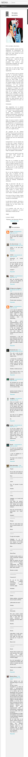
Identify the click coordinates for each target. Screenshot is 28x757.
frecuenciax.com (14, 349)
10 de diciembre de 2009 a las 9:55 (16, 379)
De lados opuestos (15, 14)
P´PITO (11, 255)
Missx (11, 306)
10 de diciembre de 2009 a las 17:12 (16, 425)
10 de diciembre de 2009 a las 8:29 (15, 307)
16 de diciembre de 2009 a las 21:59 (15, 678)
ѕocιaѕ (11, 425)
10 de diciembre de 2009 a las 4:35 (16, 244)
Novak (11, 444)
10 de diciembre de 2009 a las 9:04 (16, 350)
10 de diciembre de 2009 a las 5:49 (16, 255)
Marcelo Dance (13, 676)
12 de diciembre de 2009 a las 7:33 (16, 466)
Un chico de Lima (14, 244)
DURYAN (12, 379)
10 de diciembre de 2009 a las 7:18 (16, 276)
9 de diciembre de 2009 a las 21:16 (15, 232)
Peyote (11, 231)
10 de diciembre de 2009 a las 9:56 (16, 399)
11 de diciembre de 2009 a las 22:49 (16, 445)
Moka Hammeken (14, 221)
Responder (12, 239)
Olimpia (12, 276)
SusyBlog (12, 398)
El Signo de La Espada (15, 288)
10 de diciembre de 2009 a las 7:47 (16, 290)
